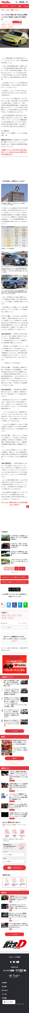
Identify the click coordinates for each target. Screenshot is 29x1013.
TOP (2, 10)
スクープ (13, 6)
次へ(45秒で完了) (14, 868)
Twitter (11, 962)
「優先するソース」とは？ (14, 596)
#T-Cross (4, 27)
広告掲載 (4, 998)
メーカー (5, 851)
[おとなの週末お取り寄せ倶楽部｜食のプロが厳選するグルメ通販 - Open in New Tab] (8, 970)
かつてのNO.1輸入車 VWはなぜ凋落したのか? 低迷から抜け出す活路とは (14, 17)
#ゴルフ (14, 24)
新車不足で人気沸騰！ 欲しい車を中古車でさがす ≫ (14, 582)
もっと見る (14, 731)
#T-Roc (19, 24)
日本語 (18, 957)
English (11, 957)
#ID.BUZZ (10, 27)
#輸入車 (3, 24)
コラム (17, 10)
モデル (4, 858)
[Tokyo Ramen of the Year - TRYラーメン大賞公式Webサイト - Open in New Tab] (14, 976)
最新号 (14, 758)
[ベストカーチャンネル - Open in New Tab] (14, 664)
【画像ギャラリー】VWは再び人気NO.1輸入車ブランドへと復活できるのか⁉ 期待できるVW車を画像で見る (14, 152)
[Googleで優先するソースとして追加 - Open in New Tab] (14, 589)
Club (22, 2)
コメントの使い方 (22, 623)
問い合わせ (5, 990)
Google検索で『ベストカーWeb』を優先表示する (14, 594)
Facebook (14, 962)
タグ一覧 (4, 994)
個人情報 (4, 986)
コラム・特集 (9, 10)
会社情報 (4, 982)
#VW (9, 24)
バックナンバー (14, 763)
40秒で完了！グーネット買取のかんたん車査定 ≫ (14, 577)
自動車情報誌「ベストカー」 (5, 2)
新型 (20, 6)
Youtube (17, 962)
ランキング (5, 6)
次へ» (22, 568)
